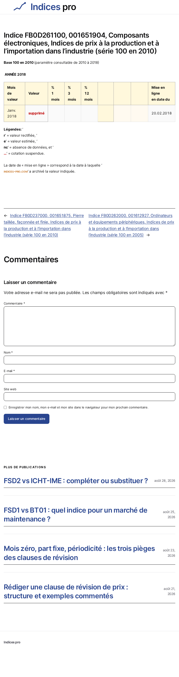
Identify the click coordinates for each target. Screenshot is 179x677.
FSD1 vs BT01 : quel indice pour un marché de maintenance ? (75, 514)
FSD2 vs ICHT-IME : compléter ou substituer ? (76, 480)
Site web (10, 389)
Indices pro (12, 642)
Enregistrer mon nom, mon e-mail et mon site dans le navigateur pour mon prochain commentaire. (78, 407)
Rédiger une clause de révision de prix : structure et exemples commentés (66, 591)
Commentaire (14, 303)
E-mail (9, 371)
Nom (8, 352)
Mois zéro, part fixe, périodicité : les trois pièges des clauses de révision (79, 553)
